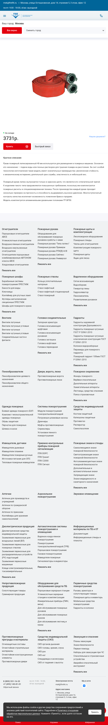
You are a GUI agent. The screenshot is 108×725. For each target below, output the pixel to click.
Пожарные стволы (48, 276)
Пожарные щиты (81, 254)
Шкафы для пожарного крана (16, 306)
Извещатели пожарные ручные (17, 455)
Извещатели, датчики (14, 443)
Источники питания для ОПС (16, 459)
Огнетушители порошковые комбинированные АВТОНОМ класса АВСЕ (16, 257)
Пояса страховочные (83, 394)
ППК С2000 (43, 460)
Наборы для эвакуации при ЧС (88, 652)
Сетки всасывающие (83, 281)
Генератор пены (81, 288)
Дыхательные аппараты (85, 383)
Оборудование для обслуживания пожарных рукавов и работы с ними (50, 236)
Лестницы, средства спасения (88, 391)
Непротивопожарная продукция (13, 585)
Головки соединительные (52, 317)
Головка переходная (48, 347)
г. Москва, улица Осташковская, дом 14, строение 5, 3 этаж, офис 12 (52, 3)
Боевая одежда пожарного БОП (17, 411)
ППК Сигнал (43, 464)
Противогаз (79, 421)
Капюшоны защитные (84, 417)
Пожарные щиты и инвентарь (88, 597)
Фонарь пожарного (82, 376)
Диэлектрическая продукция (18, 526)
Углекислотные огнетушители (16, 240)
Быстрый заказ (42, 146)
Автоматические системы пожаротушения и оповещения (52, 529)
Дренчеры (43, 421)
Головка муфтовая (47, 343)
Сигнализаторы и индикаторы (53, 561)
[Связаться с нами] (101, 16)
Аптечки (6, 493)
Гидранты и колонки (83, 608)
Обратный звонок (11, 687)
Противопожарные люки (50, 380)
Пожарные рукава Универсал (52, 258)
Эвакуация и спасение (85, 636)
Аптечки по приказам (12, 512)
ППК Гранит (43, 457)
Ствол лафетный (46, 288)
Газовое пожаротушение (50, 554)
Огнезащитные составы (13, 644)
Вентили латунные (11, 322)
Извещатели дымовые (13, 447)
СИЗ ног (42, 655)
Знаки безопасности (83, 645)
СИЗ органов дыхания (49, 644)
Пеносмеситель (81, 296)
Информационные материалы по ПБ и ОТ (85, 528)
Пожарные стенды (82, 240)
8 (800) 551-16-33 (11, 681)
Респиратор (79, 425)
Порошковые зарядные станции (53, 590)
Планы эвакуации (82, 641)
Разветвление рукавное (85, 299)
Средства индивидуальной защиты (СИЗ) (52, 638)
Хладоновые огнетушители (15, 264)
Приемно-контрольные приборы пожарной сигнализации (50, 446)
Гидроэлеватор (81, 292)
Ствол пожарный (46, 295)
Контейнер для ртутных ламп (16, 295)
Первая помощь (81, 648)
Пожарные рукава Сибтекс (51, 254)
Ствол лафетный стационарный (53, 291)
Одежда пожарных (12, 406)
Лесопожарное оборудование (88, 236)
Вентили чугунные (11, 329)
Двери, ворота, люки (49, 371)
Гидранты (78, 317)
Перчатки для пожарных (14, 425)
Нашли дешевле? (97, 136)
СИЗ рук (42, 651)
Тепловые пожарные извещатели (18, 462)
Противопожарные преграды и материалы (15, 638)
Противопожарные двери (14, 661)
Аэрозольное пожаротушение (47, 495)
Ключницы (7, 291)
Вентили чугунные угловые (15, 333)
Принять (95, 712)
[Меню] (4, 16)
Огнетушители (10, 229)
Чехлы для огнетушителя (85, 244)
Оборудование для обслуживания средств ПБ (52, 585)
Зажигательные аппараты (86, 387)
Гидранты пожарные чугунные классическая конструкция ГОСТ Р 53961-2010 (89, 339)
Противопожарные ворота (51, 376)
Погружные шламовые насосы (53, 418)
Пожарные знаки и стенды (88, 443)
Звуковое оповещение (85, 493)
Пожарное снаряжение (86, 371)
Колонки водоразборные (85, 346)
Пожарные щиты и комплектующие (83, 230)
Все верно (12, 30)
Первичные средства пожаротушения (85, 585)
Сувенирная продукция (13, 594)
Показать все (8, 270)
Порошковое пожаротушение (52, 550)
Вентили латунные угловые (15, 326)
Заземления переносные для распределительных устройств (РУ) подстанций (17, 554)
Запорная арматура (47, 322)
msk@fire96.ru (10, 3)
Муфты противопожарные (50, 425)
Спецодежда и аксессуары (51, 659)
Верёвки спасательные (84, 380)
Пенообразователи (12, 371)
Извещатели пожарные (49, 557)
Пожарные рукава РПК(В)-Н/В (52, 251)
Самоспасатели (81, 428)
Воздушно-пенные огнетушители (18, 244)
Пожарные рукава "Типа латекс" (53, 243)
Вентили (6, 317)
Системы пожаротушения (52, 406)
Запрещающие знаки (83, 475)
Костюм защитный (82, 414)
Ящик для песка (81, 258)
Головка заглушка (47, 339)
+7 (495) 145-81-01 (12, 684)
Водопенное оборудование (88, 276)
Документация (80, 533)
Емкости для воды (11, 288)
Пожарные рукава (48, 229)
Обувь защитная (10, 421)
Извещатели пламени (12, 451)
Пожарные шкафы (12, 276)
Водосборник (80, 285)
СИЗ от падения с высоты (50, 662)
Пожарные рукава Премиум (51, 247)
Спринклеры (44, 429)
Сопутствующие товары (14, 590)
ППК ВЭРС (43, 453)
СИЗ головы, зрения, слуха (51, 648)
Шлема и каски (9, 429)
